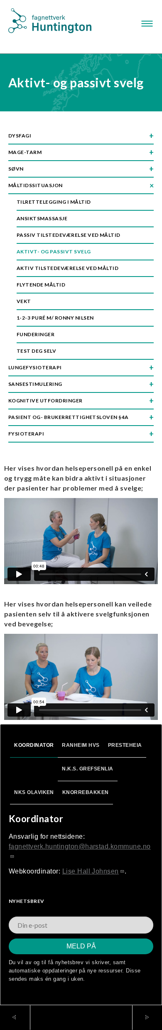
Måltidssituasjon (35, 185)
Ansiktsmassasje (42, 218)
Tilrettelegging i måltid (54, 202)
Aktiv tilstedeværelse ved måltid (67, 268)
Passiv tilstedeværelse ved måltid (68, 235)
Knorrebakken (85, 792)
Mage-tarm (25, 152)
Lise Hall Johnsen (90, 871)
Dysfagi (19, 135)
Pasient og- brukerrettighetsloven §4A (68, 417)
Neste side (137, 1017)
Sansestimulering (35, 384)
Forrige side (19, 1018)
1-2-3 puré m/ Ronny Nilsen (55, 318)
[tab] (34, 746)
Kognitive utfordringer (45, 400)
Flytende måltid (41, 285)
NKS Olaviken (34, 792)
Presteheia (125, 745)
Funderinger (35, 334)
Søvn (16, 169)
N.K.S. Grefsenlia (87, 769)
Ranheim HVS (80, 745)
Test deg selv (36, 351)
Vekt (24, 301)
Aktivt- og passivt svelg (54, 251)
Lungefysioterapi (35, 367)
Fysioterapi (26, 434)
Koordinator (34, 745)
